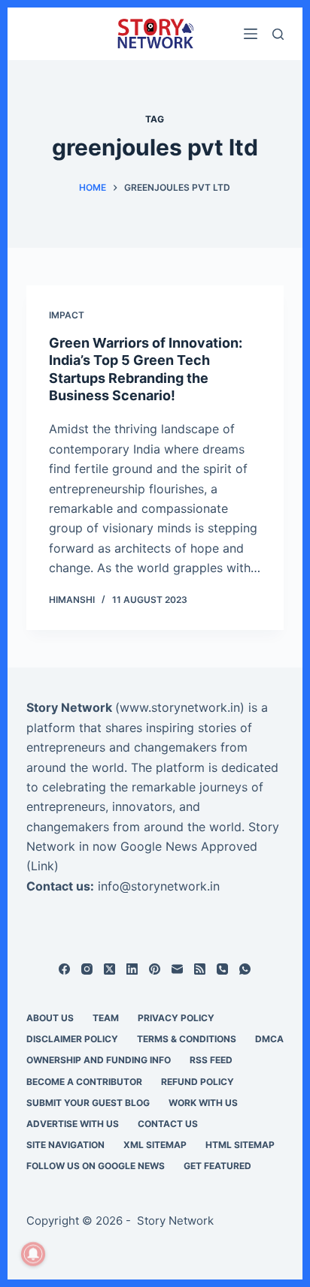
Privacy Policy (176, 1017)
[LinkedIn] (132, 969)
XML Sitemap (155, 1144)
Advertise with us (72, 1123)
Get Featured (217, 1165)
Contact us (168, 1123)
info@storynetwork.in (159, 886)
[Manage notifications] (33, 1254)
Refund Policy (197, 1081)
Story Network (69, 707)
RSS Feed (211, 1059)
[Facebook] (64, 969)
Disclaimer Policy (72, 1038)
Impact (66, 315)
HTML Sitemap (240, 1144)
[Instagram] (87, 969)
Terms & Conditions (186, 1038)
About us (50, 1017)
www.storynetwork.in (180, 707)
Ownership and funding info (98, 1059)
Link (42, 865)
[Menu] (250, 34)
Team (106, 1017)
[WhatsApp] (245, 969)
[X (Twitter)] (109, 969)
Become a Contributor (84, 1081)
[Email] (177, 969)
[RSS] (199, 969)
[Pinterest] (154, 969)
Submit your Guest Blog (88, 1102)
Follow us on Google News (95, 1165)
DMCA (269, 1038)
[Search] (278, 34)
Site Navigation (65, 1144)
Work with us (203, 1102)
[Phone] (222, 969)
